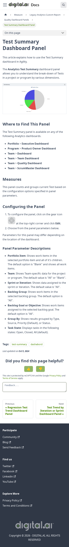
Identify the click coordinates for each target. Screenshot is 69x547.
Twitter (7, 466)
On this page (12, 33)
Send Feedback (12, 447)
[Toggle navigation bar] (5, 4)
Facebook (8, 471)
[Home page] (6, 14)
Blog (5, 442)
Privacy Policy (55, 375)
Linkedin (8, 476)
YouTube (8, 481)
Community (10, 437)
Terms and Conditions (16, 505)
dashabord (37, 344)
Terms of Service (10, 378)
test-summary (19, 344)
